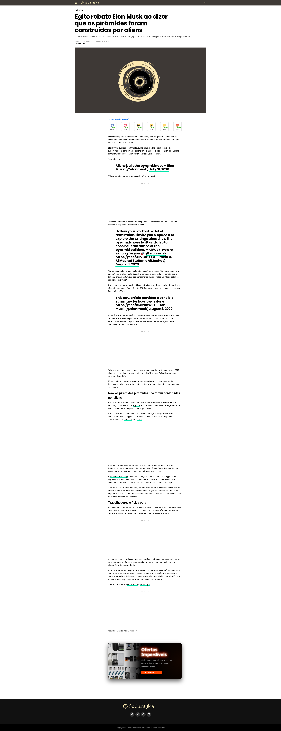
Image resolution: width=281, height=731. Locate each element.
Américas (128, 419)
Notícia (134, 631)
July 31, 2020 (159, 169)
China (139, 419)
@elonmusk (156, 253)
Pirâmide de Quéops (119, 476)
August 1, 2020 (127, 264)
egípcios (136, 405)
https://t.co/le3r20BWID (135, 305)
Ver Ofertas (151, 672)
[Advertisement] (145, 199)
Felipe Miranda (81, 43)
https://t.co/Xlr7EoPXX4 (135, 257)
